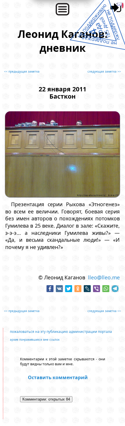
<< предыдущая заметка (22, 71)
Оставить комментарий (58, 377)
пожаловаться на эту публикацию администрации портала (61, 331)
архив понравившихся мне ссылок (35, 340)
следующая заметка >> (104, 71)
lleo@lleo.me (104, 277)
